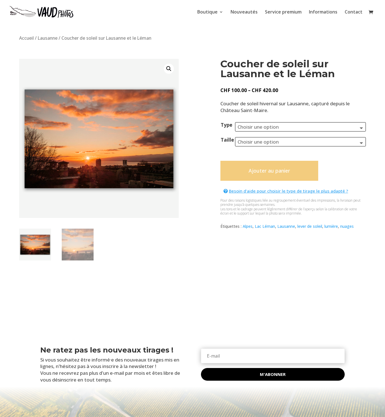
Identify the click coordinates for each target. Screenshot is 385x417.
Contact (353, 12)
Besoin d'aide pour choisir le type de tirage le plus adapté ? (288, 191)
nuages (347, 226)
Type (226, 125)
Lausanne (47, 38)
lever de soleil (309, 226)
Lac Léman (265, 226)
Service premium (283, 12)
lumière (331, 226)
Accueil (26, 38)
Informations (323, 12)
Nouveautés (244, 12)
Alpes (248, 226)
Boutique (207, 12)
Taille (227, 140)
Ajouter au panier (269, 170)
